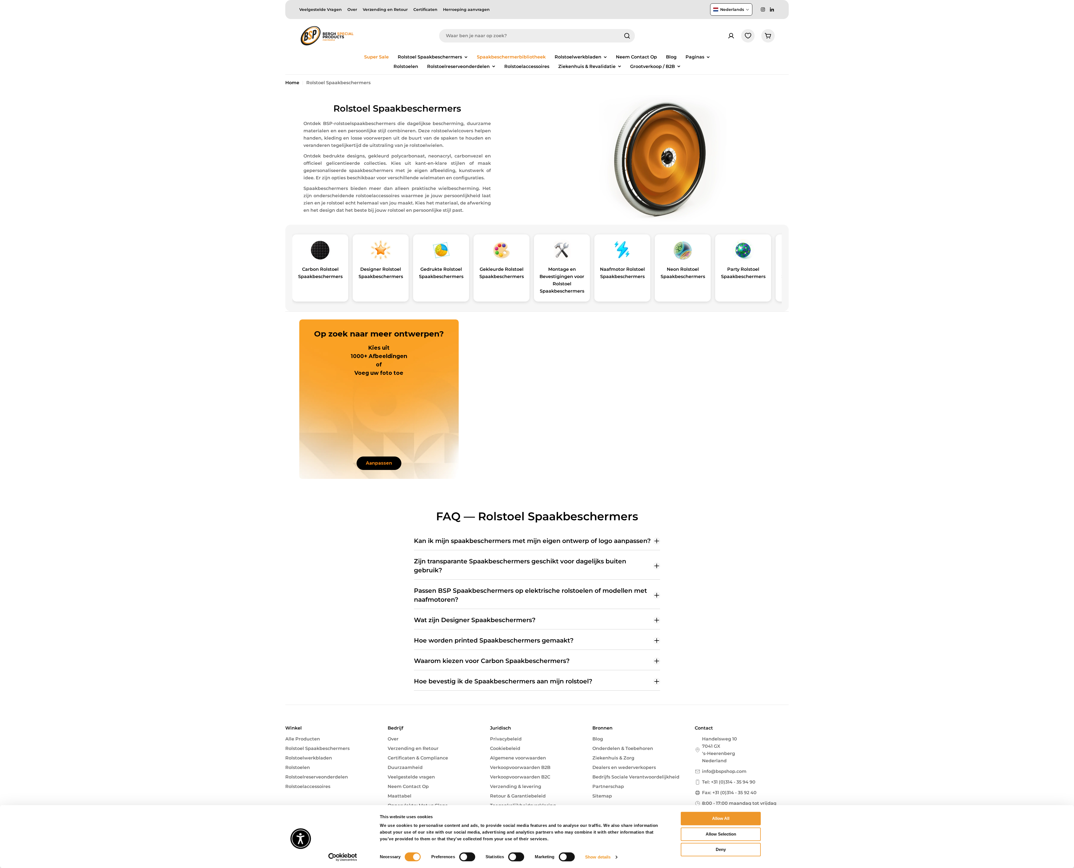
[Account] (731, 35)
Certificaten (425, 9)
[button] (731, 9)
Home (292, 82)
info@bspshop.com (724, 771)
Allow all (720, 818)
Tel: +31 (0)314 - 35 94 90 (728, 782)
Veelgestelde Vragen (320, 9)
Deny (721, 849)
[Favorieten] (748, 36)
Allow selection (721, 834)
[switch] (467, 856)
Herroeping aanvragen (466, 9)
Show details (598, 857)
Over (352, 9)
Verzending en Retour (385, 9)
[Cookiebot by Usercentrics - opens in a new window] (342, 857)
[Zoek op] (627, 35)
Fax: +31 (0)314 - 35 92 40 (729, 792)
